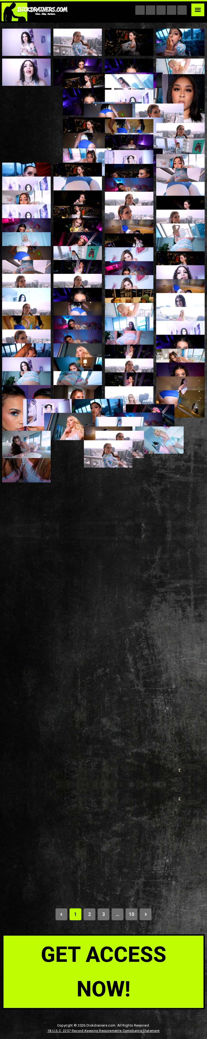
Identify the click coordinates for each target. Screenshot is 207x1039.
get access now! (103, 971)
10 (131, 914)
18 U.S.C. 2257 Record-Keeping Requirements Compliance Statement (103, 1031)
